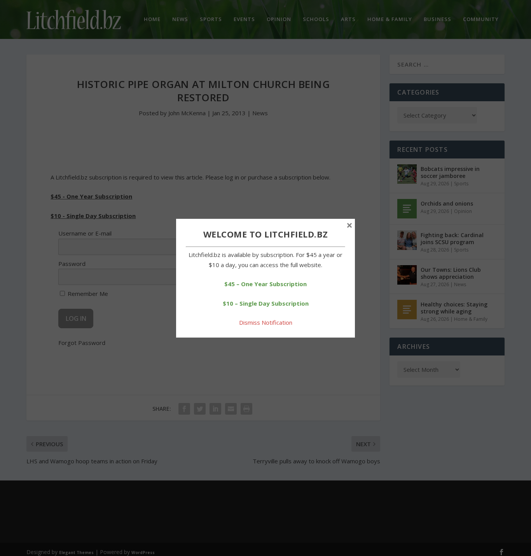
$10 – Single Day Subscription (266, 303)
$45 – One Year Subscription (265, 284)
